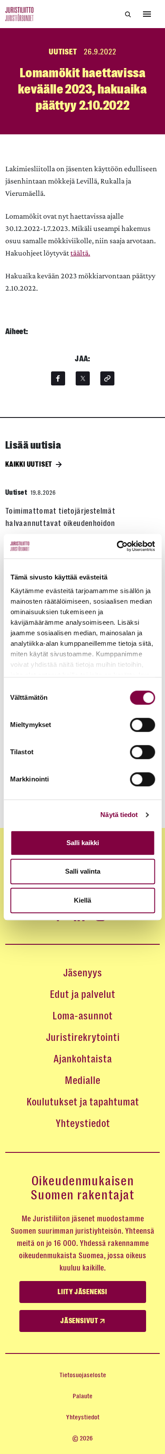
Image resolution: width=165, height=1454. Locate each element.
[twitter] (83, 378)
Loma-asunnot (82, 1016)
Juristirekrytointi (83, 1037)
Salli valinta (82, 871)
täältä (79, 252)
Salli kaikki (82, 842)
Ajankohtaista (82, 1059)
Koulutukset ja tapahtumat (82, 1102)
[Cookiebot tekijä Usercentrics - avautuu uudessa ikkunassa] (117, 546)
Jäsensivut (80, 1321)
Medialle (82, 1080)
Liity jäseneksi (82, 1292)
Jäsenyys (82, 973)
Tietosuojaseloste (82, 1375)
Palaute (82, 1396)
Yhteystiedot (82, 1123)
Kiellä (82, 900)
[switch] (142, 725)
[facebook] (58, 378)
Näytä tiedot (119, 814)
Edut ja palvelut (82, 994)
